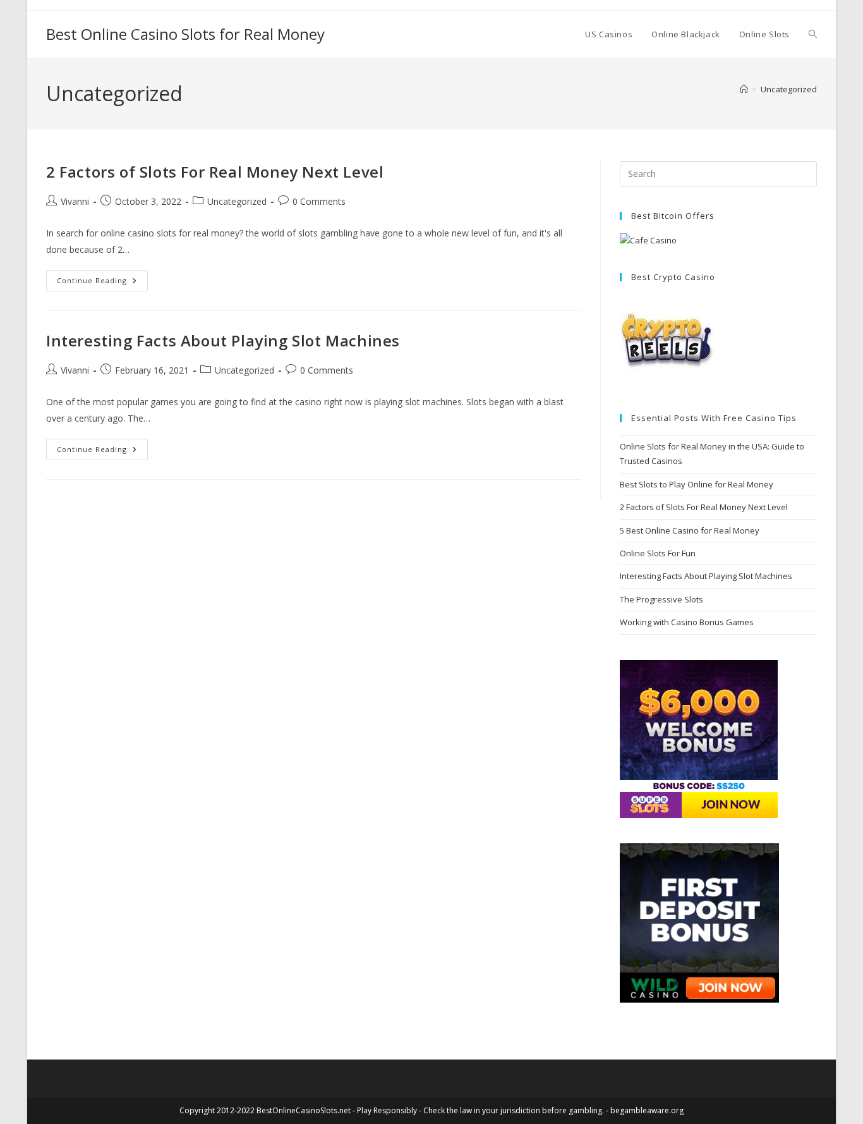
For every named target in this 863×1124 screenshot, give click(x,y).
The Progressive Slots (661, 599)
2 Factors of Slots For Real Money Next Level (214, 171)
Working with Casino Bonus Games (687, 622)
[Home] (744, 89)
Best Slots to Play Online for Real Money (696, 484)
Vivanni (75, 201)
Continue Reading (102, 282)
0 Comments (319, 201)
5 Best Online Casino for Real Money (689, 530)
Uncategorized (789, 89)
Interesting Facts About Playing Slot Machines (223, 340)
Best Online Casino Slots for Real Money (185, 33)
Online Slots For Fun (658, 553)
